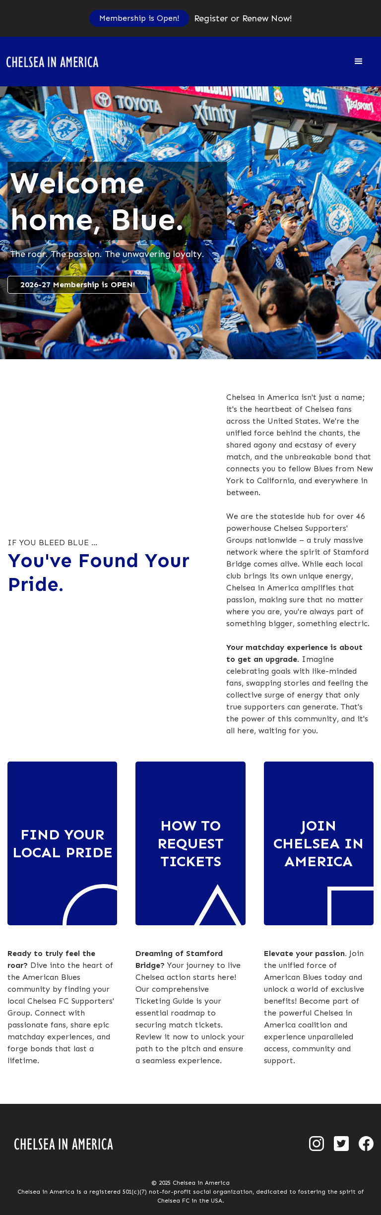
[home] (58, 61)
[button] (359, 61)
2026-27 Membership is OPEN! (77, 284)
